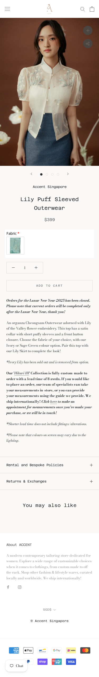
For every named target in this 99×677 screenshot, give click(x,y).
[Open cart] (92, 9)
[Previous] (31, 174)
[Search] (82, 9)
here (53, 401)
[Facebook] (8, 586)
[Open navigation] (7, 9)
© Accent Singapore (50, 621)
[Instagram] (19, 586)
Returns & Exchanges (26, 481)
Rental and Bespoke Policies (34, 465)
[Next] (68, 174)
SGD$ (47, 609)
